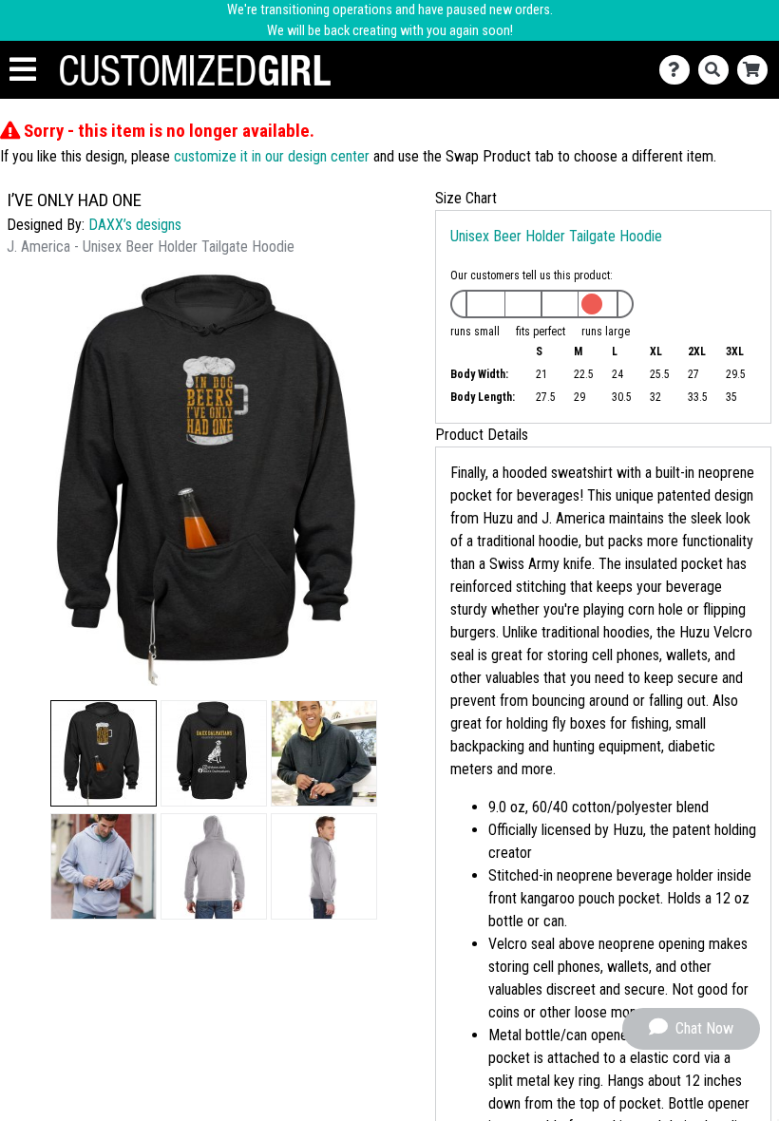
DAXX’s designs (134, 225)
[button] (103, 753)
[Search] (717, 70)
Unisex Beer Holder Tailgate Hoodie (556, 236)
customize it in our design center (272, 156)
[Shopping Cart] (756, 70)
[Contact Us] (678, 70)
